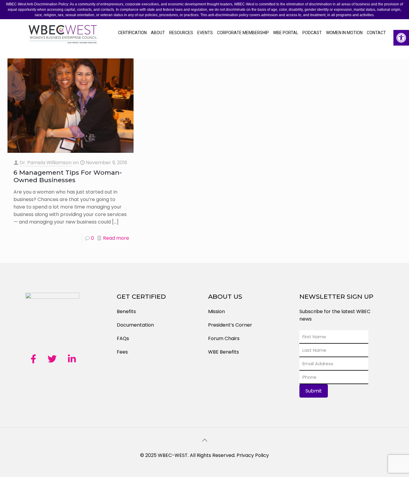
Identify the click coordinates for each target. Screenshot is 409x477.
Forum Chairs (224, 338)
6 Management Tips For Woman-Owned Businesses (67, 176)
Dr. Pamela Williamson (45, 162)
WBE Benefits (223, 351)
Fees (122, 351)
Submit (313, 390)
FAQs (123, 338)
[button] (401, 38)
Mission (216, 311)
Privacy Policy (253, 455)
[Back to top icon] (204, 440)
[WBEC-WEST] (63, 38)
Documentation (135, 324)
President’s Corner (230, 324)
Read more (116, 238)
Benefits (126, 311)
